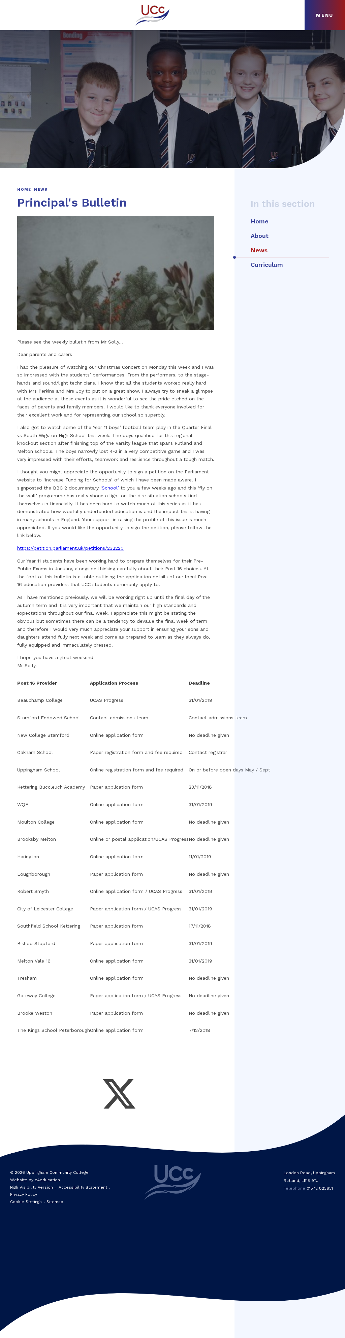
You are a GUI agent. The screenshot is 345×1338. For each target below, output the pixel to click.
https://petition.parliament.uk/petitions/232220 (70, 548)
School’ (110, 488)
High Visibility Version (31, 1187)
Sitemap (54, 1201)
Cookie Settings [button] (26, 1201)
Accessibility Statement (83, 1187)
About (260, 235)
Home (24, 189)
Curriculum (267, 264)
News (41, 189)
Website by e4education (35, 1180)
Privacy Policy (23, 1194)
